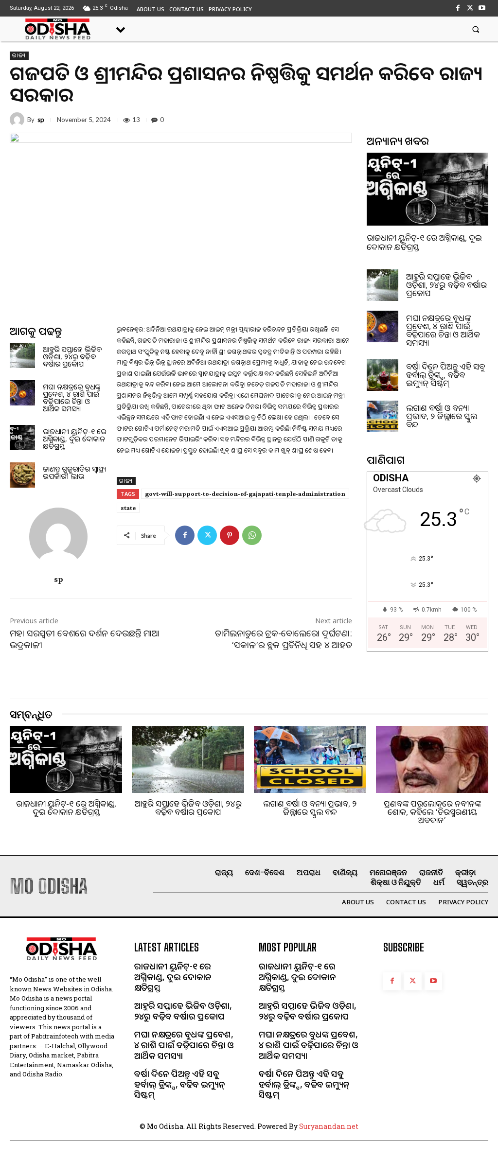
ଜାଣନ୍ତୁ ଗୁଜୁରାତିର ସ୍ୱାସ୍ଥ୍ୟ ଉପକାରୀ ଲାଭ (74, 472)
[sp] (18, 119)
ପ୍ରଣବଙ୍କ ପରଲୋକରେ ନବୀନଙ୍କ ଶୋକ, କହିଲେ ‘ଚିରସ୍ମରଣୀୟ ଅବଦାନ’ (432, 812)
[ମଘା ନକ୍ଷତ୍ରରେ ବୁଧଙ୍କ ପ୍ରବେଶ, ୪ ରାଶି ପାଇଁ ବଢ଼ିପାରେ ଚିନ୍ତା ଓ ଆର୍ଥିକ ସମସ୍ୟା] (22, 392)
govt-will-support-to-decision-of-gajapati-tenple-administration (245, 493)
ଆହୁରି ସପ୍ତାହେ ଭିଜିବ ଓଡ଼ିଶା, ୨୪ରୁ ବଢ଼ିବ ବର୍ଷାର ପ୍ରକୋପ (72, 356)
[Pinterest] (229, 535)
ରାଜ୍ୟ (19, 55)
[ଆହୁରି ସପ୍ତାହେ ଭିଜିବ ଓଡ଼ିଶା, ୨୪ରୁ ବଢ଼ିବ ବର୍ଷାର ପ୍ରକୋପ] (22, 355)
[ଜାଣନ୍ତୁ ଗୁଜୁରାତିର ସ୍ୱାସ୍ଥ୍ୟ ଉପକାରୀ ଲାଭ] (22, 475)
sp (40, 120)
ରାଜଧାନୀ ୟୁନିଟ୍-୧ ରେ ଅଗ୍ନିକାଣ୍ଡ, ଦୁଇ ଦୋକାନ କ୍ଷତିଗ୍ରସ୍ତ (74, 438)
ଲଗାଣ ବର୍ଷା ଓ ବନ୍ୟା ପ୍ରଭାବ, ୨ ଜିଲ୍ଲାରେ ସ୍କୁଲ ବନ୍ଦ (441, 416)
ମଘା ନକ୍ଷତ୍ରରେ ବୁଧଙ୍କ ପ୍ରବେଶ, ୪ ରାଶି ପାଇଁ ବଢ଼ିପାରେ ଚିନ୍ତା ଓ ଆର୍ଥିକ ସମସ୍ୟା (71, 397)
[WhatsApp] (252, 535)
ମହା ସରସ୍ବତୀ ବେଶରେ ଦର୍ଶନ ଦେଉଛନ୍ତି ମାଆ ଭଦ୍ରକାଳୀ (85, 638)
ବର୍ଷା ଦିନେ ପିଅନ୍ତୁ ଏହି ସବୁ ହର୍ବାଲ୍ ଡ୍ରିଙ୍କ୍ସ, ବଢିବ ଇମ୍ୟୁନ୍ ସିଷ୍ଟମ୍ (445, 374)
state (128, 507)
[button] (475, 29)
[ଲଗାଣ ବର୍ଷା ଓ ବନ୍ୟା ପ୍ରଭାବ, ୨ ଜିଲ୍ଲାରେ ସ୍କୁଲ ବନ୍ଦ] (382, 416)
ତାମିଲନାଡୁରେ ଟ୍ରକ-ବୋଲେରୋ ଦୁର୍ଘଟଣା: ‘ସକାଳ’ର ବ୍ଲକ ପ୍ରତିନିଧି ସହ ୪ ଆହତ (283, 638)
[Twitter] (470, 8)
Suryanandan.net (328, 1126)
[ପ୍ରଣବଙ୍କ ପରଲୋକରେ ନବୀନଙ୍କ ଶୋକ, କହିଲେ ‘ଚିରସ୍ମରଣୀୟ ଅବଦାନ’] (432, 759)
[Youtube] (482, 8)
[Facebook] (457, 8)
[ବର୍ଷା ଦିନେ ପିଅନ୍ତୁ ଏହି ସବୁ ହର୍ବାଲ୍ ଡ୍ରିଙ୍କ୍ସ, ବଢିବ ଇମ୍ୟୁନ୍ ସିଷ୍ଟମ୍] (382, 375)
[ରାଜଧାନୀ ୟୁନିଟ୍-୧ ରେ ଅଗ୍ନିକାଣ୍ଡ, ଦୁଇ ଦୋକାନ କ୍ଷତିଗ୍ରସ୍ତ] (22, 437)
